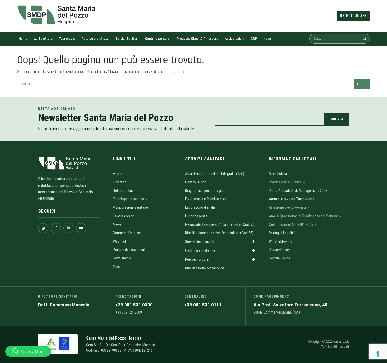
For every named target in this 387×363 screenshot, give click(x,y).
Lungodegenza (196, 216)
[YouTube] (81, 228)
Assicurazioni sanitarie (130, 207)
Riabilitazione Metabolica (204, 268)
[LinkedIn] (68, 228)
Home (23, 38)
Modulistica (278, 173)
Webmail (119, 241)
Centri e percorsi (157, 38)
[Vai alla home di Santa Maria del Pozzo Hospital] (69, 163)
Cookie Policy (279, 258)
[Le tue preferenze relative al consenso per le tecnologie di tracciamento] (378, 354)
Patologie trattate (95, 38)
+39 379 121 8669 (128, 312)
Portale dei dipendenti (129, 249)
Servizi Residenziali (199, 241)
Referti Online (353, 15)
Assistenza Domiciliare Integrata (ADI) (214, 173)
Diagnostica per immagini (204, 190)
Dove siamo (122, 258)
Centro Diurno (195, 182)
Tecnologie (67, 38)
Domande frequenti (127, 233)
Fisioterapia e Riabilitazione (206, 199)
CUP (254, 38)
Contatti (120, 182)
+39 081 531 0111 (203, 305)
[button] (28, 351)
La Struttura (43, 38)
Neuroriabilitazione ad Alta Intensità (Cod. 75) (220, 224)
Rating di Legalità (282, 233)
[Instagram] (43, 228)
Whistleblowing (280, 241)
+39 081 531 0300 (134, 305)
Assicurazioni (234, 38)
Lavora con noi (124, 216)
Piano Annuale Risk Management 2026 (298, 190)
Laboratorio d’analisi (200, 207)
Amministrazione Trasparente (292, 199)
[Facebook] (56, 228)
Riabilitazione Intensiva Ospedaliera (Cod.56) (219, 233)
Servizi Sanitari (126, 38)
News (268, 38)
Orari (116, 266)
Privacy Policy (279, 249)
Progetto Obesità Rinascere (197, 38)
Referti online (123, 190)
